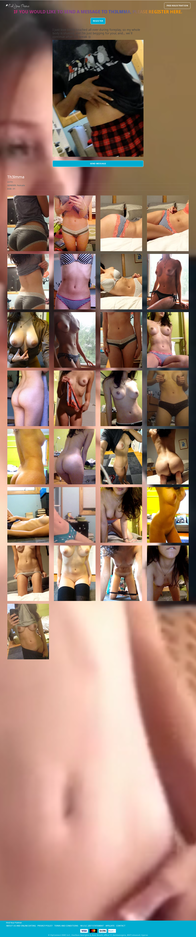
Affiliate (110, 925)
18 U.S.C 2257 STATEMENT (92, 925)
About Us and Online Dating (21, 925)
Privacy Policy (45, 925)
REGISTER (98, 20)
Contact (120, 925)
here (175, 12)
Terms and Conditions (66, 925)
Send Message (98, 163)
